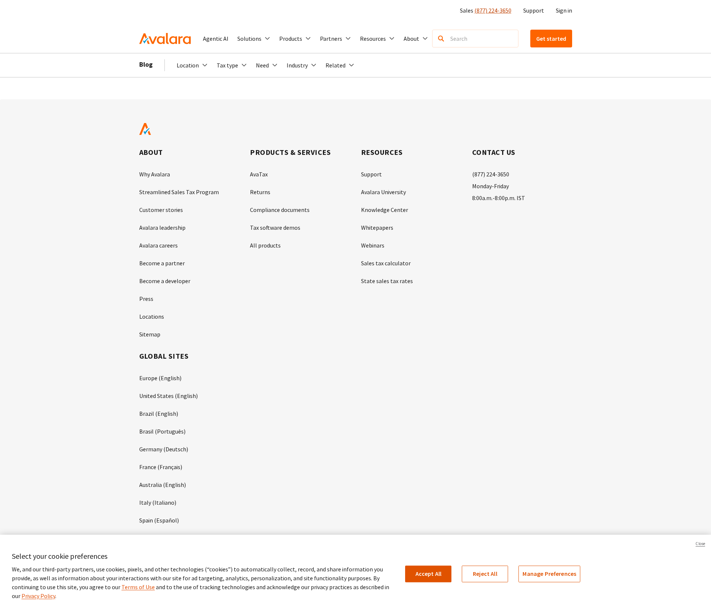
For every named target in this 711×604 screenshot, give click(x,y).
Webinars (372, 245)
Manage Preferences (549, 573)
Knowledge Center (384, 209)
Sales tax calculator (386, 263)
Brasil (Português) (162, 431)
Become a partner (162, 263)
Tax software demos (275, 227)
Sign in (564, 10)
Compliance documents (280, 209)
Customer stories (161, 209)
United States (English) (168, 395)
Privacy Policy (38, 596)
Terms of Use (138, 587)
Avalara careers (158, 245)
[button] (253, 38)
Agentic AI (215, 38)
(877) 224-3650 (492, 10)
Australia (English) (162, 484)
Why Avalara (154, 174)
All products (265, 245)
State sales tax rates (387, 281)
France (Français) (160, 467)
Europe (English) (160, 378)
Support (533, 10)
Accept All (428, 573)
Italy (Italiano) (157, 502)
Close (700, 543)
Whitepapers (377, 227)
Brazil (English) (158, 413)
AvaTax (259, 174)
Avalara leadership (162, 227)
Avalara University (383, 192)
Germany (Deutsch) (163, 449)
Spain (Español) (159, 520)
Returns (260, 192)
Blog (146, 64)
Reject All (485, 573)
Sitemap (149, 334)
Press (146, 298)
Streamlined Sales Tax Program (179, 192)
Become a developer (164, 281)
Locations (151, 316)
